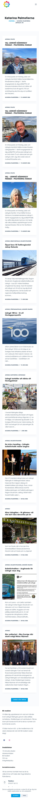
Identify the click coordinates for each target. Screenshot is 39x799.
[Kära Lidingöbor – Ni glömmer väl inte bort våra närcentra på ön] (19, 530)
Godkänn (15, 795)
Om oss (4, 758)
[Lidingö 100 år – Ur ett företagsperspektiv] (19, 331)
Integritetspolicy (7, 760)
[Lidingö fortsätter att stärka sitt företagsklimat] (19, 397)
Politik (13, 39)
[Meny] (36, 4)
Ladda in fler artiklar (19, 699)
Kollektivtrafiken (25, 241)
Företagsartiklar (16, 309)
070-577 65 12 (13, 783)
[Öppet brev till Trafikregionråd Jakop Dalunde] (19, 263)
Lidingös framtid (27, 309)
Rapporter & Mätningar (18, 375)
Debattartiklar (15, 241)
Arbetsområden (7, 753)
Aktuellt (7, 39)
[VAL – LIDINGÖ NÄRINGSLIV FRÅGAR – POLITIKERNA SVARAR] (19, 195)
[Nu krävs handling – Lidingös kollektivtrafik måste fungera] (19, 462)
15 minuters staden (8, 751)
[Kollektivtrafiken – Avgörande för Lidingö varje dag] (19, 587)
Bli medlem (6, 756)
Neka (24, 795)
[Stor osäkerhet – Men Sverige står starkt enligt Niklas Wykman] (19, 652)
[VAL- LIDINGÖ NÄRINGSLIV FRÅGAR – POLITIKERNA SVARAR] (19, 61)
